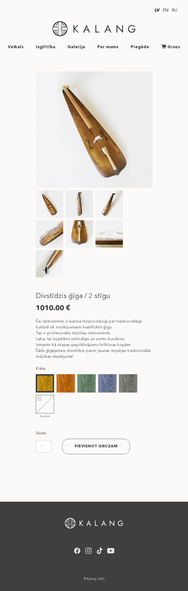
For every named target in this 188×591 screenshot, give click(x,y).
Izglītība (46, 47)
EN (166, 10)
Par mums (107, 47)
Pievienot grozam (96, 446)
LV (157, 10)
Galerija (76, 47)
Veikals (16, 47)
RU (174, 10)
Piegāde (140, 47)
